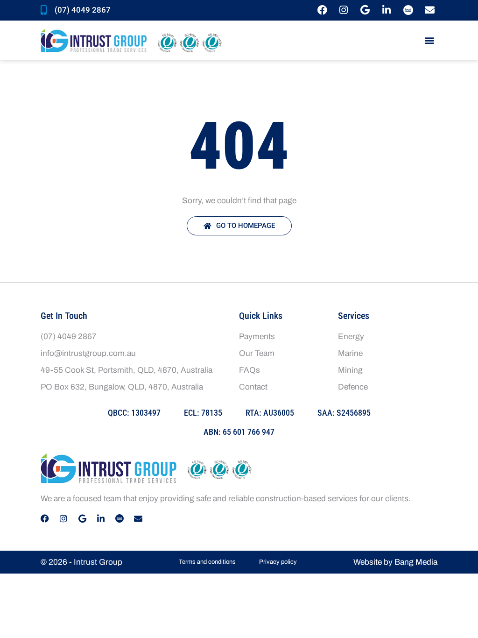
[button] (429, 40)
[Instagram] (344, 10)
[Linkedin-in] (387, 10)
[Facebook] (322, 10)
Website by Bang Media (395, 562)
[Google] (365, 10)
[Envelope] (430, 10)
